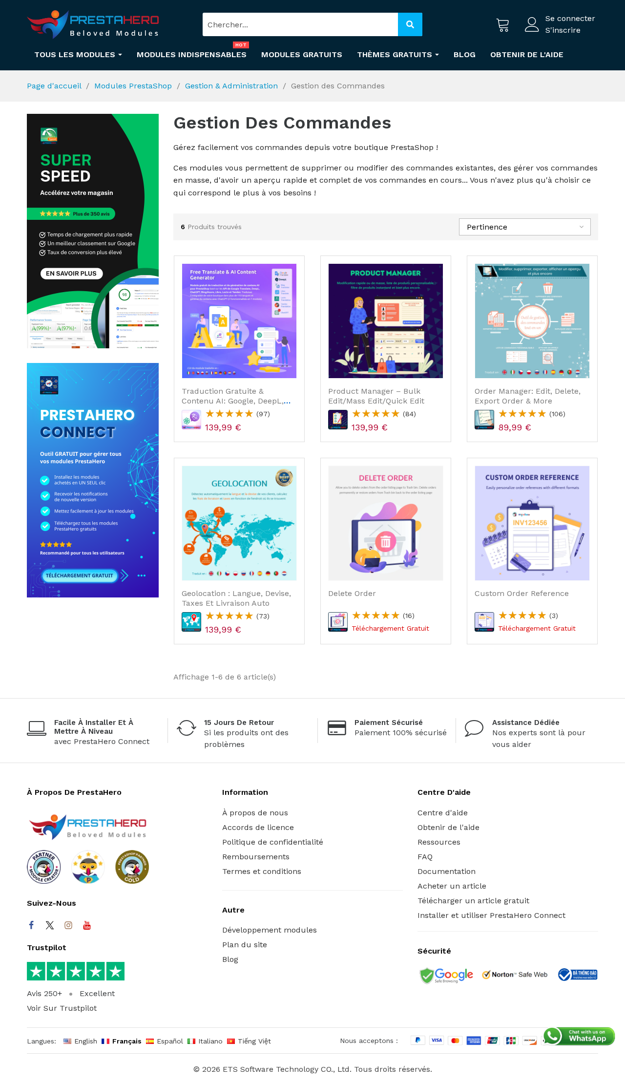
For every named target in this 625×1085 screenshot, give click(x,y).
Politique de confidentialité (272, 842)
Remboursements (256, 856)
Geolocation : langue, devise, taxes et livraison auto (236, 598)
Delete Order (352, 593)
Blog (230, 959)
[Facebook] (31, 925)
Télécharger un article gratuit (473, 900)
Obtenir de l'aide (448, 827)
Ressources (438, 842)
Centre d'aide (442, 812)
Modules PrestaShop (133, 85)
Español (170, 1041)
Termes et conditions (261, 871)
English (85, 1041)
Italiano (210, 1041)
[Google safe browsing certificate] (445, 976)
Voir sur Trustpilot (62, 1008)
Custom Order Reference (522, 593)
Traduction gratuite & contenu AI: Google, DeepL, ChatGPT (233, 400)
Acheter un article (451, 886)
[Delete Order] (385, 523)
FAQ (425, 856)
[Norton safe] (514, 976)
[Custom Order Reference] (532, 523)
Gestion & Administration (231, 85)
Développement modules (269, 930)
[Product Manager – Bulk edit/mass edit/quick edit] (385, 321)
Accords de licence (258, 827)
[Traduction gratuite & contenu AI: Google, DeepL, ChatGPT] (239, 321)
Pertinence (487, 227)
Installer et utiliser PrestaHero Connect (491, 915)
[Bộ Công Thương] (577, 976)
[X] (49, 925)
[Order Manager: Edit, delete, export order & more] (532, 321)
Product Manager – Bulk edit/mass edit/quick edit (376, 395)
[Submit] (410, 24)
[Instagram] (68, 925)
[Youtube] (87, 925)
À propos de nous (255, 812)
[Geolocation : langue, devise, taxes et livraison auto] (239, 523)
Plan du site (244, 944)
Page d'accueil (54, 85)
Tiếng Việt (254, 1041)
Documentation (446, 871)
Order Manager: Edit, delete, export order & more (528, 395)
